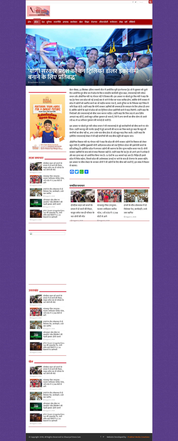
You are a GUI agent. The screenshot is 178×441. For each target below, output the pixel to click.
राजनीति (57, 22)
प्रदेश (36, 22)
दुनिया (49, 22)
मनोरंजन (113, 22)
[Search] (150, 2)
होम (29, 22)
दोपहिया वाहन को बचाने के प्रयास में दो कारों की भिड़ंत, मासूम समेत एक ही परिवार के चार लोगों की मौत (82, 210)
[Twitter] (135, 2)
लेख (121, 22)
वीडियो (132, 22)
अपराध (65, 22)
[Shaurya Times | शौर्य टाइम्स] (38, 11)
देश (43, 22)
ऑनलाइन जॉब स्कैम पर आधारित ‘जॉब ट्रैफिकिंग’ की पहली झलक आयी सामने (52, 202)
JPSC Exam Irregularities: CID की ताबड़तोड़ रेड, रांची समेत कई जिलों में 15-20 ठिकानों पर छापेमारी (54, 214)
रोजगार (94, 22)
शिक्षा (87, 22)
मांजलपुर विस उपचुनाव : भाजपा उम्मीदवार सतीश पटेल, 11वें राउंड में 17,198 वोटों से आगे (107, 210)
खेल (81, 22)
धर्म (126, 22)
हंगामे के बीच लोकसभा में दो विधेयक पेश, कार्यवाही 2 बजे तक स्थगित (135, 209)
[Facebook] (133, 2)
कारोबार (73, 22)
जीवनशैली (103, 22)
